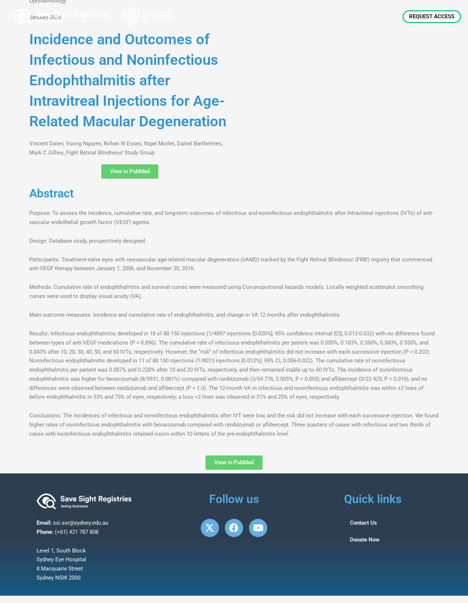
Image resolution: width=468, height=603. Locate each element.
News (277, 16)
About (241, 16)
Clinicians (310, 16)
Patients (347, 16)
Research (383, 16)
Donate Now (365, 539)
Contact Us (363, 523)
